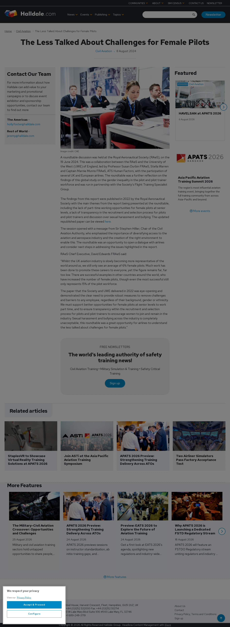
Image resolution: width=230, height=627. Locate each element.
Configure (34, 613)
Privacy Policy (24, 597)
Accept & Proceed (34, 604)
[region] (34, 605)
